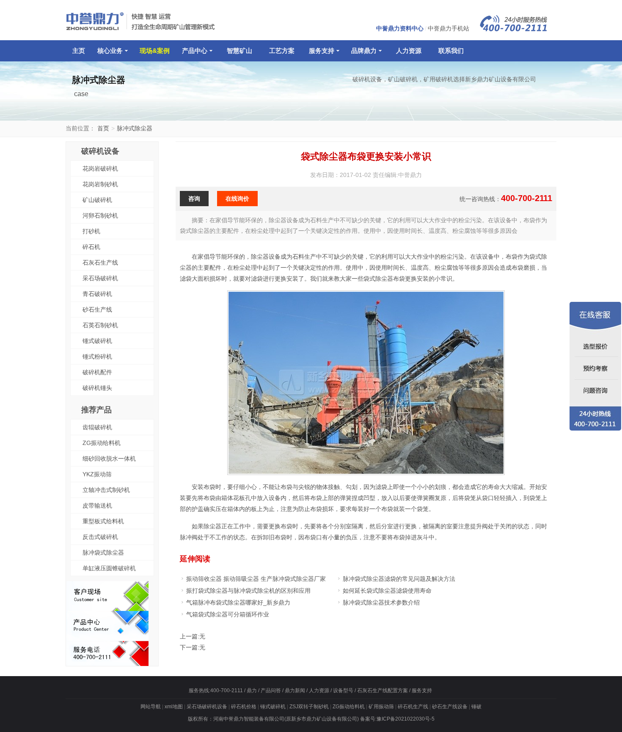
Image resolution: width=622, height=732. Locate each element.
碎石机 (91, 246)
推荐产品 (96, 410)
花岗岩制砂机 (100, 184)
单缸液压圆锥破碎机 (109, 568)
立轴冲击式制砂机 (106, 489)
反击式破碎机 (100, 536)
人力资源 (408, 50)
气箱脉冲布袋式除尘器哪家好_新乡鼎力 (238, 602)
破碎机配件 (97, 372)
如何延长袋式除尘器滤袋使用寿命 (387, 590)
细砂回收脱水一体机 (109, 458)
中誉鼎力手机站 (448, 28)
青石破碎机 (97, 293)
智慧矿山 (239, 50)
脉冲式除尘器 (134, 128)
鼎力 (252, 690)
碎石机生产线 (413, 707)
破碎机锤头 (97, 387)
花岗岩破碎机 (100, 168)
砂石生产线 (97, 309)
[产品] (107, 638)
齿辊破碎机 (97, 427)
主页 (78, 50)
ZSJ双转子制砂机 (309, 707)
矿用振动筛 (381, 707)
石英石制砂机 (100, 325)
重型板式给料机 (103, 521)
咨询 (194, 198)
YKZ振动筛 (97, 474)
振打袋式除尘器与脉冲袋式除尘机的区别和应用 (248, 590)
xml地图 (174, 707)
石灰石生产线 (100, 262)
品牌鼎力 (364, 50)
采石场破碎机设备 (207, 707)
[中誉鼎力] (142, 29)
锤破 (476, 707)
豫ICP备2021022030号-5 (406, 719)
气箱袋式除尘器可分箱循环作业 (227, 614)
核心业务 (110, 50)
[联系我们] (107, 663)
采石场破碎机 (100, 278)
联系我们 (451, 50)
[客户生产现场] (107, 608)
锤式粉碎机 (97, 356)
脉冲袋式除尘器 (103, 552)
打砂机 (91, 231)
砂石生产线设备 (450, 707)
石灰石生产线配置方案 (382, 690)
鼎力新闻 (295, 690)
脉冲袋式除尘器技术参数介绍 (381, 602)
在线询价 (237, 198)
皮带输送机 (97, 505)
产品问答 (271, 690)
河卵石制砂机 (100, 215)
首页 (103, 128)
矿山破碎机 (97, 199)
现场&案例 (155, 50)
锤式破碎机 (97, 340)
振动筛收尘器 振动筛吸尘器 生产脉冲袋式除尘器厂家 (256, 578)
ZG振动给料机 (102, 442)
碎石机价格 (243, 707)
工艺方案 (281, 50)
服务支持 (321, 50)
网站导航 (150, 707)
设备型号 (343, 690)
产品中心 (194, 50)
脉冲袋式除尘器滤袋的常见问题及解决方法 (399, 578)
